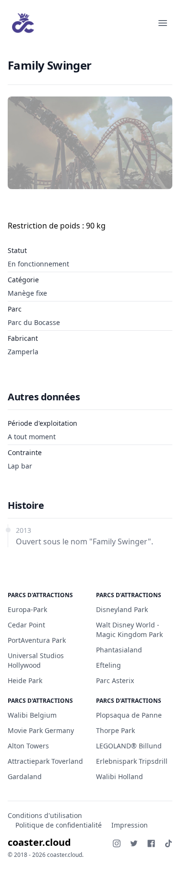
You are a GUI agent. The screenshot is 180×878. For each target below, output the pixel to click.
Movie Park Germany (41, 730)
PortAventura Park (37, 640)
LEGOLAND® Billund (129, 745)
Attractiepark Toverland (45, 761)
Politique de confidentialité (58, 825)
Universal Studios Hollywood (36, 660)
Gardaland (25, 776)
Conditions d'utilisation (45, 815)
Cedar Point (26, 624)
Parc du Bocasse (34, 322)
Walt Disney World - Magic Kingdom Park (129, 629)
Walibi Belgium (32, 715)
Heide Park (25, 680)
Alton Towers (28, 745)
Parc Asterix (115, 680)
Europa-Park (27, 609)
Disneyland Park (122, 609)
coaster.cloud (39, 842)
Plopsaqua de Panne (129, 715)
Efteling (108, 665)
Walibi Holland (119, 776)
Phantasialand (119, 649)
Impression (129, 825)
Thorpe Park (115, 730)
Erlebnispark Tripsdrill (132, 761)
